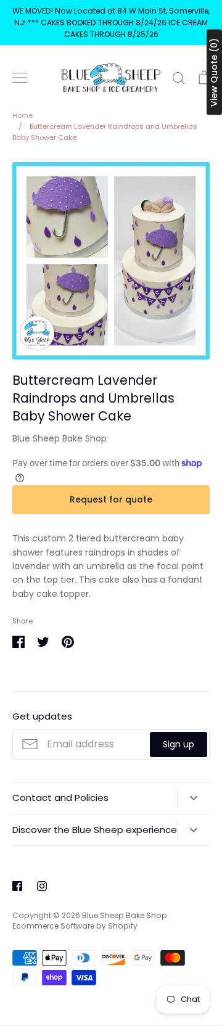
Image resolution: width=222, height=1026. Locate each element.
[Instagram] (42, 886)
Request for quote (111, 499)
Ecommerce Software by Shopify (75, 926)
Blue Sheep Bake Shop (59, 438)
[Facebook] (17, 886)
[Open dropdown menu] (193, 798)
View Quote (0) (214, 72)
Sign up (178, 744)
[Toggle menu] (19, 78)
